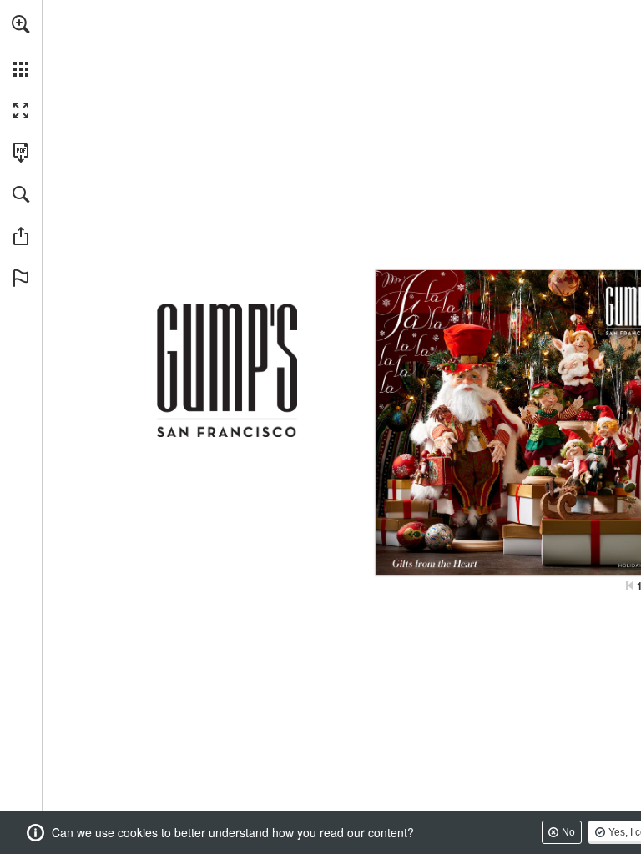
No (568, 832)
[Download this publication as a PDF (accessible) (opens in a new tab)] (21, 152)
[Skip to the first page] (629, 585)
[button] (21, 24)
